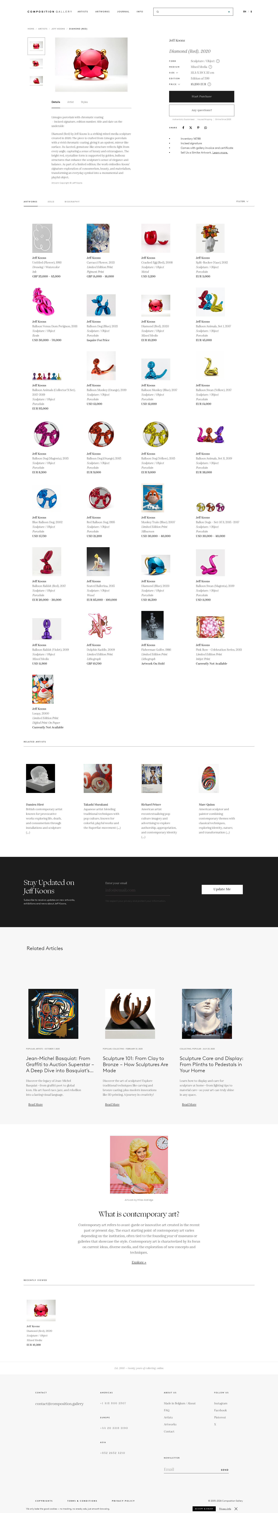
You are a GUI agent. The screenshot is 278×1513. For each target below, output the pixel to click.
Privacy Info (225, 1508)
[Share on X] (190, 127)
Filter (241, 201)
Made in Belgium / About (180, 1403)
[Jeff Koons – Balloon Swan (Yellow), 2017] (210, 365)
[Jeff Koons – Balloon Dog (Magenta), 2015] (46, 434)
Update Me (222, 889)
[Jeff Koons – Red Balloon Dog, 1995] (101, 497)
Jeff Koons (58, 29)
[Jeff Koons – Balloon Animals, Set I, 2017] (210, 302)
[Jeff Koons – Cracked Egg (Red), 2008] (155, 238)
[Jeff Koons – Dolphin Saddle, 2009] (101, 625)
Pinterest (220, 1417)
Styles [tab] (84, 102)
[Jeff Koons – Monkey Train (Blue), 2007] (155, 497)
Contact (169, 1432)
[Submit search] (229, 12)
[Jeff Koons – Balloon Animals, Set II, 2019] (210, 434)
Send (225, 1470)
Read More (35, 1104)
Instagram (220, 1403)
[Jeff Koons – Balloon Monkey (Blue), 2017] (155, 365)
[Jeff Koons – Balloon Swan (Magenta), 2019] (210, 561)
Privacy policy (123, 1501)
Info (140, 11)
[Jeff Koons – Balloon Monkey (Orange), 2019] (101, 365)
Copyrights (44, 1501)
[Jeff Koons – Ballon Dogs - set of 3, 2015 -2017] (210, 497)
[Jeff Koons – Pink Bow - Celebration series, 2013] (210, 625)
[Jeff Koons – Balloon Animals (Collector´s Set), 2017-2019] (46, 365)
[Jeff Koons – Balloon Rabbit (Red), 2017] (46, 561)
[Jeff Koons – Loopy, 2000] (46, 689)
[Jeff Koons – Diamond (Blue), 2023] (155, 561)
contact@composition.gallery (59, 1403)
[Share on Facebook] (183, 127)
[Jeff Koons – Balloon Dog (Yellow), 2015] (155, 434)
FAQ (166, 1410)
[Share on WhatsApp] (205, 127)
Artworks (102, 11)
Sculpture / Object (203, 61)
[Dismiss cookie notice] (236, 1508)
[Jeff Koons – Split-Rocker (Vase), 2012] (210, 238)
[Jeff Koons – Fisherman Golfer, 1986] (155, 625)
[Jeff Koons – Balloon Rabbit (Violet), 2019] (46, 625)
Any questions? (202, 110)
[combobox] (193, 11)
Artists (83, 11)
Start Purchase (202, 97)
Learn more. (220, 152)
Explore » (139, 1262)
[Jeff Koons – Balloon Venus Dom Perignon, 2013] (46, 302)
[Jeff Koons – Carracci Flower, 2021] (101, 238)
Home (31, 29)
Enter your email (116, 883)
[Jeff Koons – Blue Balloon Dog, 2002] (46, 497)
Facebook (220, 1410)
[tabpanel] (91, 150)
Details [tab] (56, 102)
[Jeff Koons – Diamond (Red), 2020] (155, 302)
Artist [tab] (70, 102)
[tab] (31, 203)
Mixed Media (199, 67)
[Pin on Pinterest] (198, 127)
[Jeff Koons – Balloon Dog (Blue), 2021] (101, 302)
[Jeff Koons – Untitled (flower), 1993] (46, 238)
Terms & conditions (82, 1501)
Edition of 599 (200, 79)
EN (244, 11)
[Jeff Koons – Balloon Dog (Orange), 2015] (101, 434)
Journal (123, 11)
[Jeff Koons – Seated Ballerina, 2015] (101, 561)
